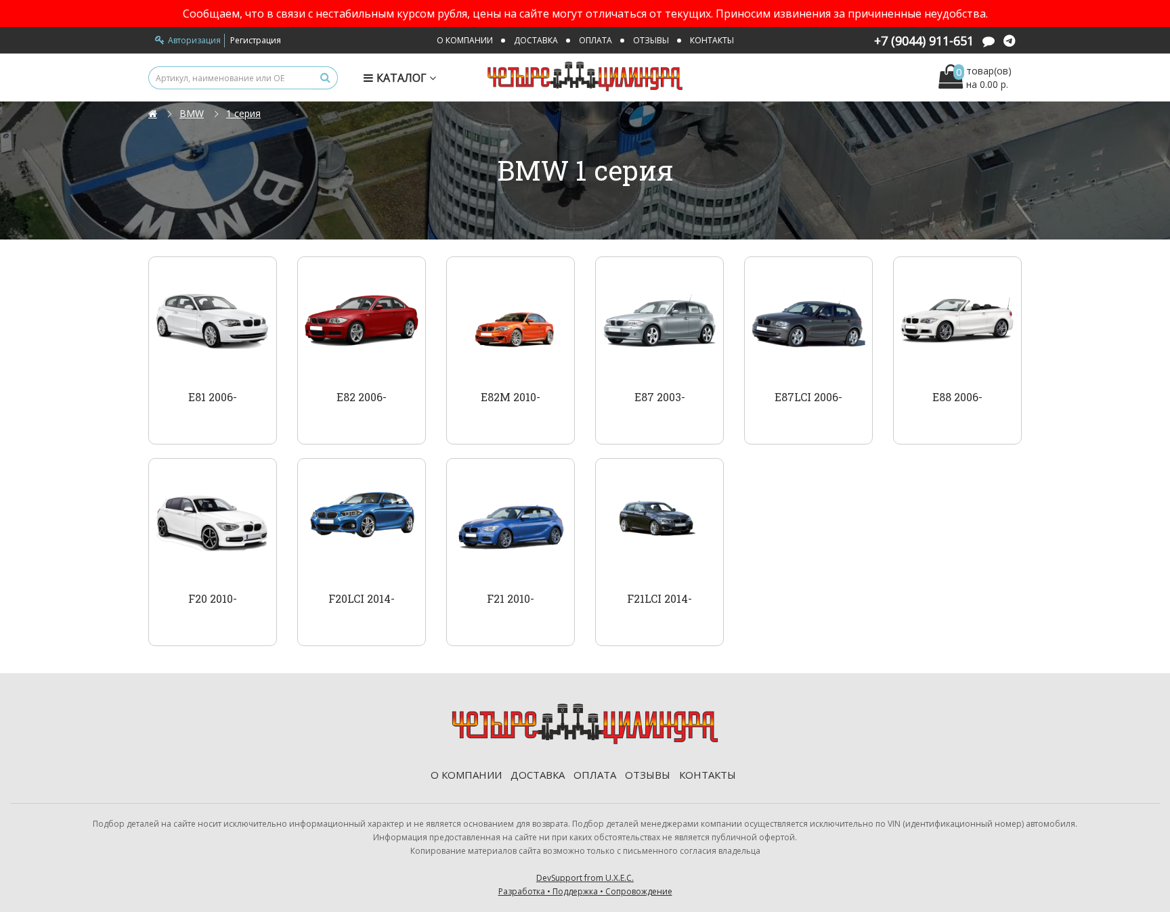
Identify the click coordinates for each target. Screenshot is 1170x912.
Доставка (536, 40)
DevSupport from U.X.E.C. (585, 884)
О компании (465, 40)
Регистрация (255, 40)
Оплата (595, 40)
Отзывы (651, 40)
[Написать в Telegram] (1009, 42)
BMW (191, 113)
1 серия (243, 113)
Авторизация (194, 40)
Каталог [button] (402, 77)
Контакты (712, 40)
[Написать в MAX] (988, 42)
